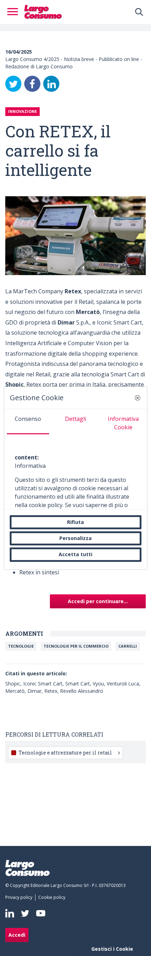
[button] (137, 397)
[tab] (28, 421)
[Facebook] (32, 84)
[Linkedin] (9, 913)
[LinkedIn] (51, 84)
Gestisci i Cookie (112, 948)
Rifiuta (75, 522)
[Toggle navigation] (14, 12)
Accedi (16, 934)
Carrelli (127, 646)
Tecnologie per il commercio (76, 646)
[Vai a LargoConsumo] (43, 11)
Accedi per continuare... (98, 601)
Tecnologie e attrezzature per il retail (65, 752)
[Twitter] (13, 84)
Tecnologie (21, 646)
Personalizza (75, 538)
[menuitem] (20, 897)
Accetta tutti (75, 554)
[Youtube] (40, 913)
